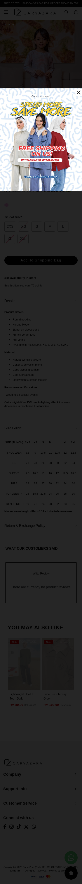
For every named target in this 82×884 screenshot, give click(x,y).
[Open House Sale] (41, 139)
